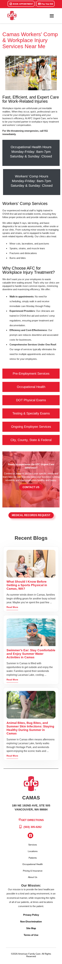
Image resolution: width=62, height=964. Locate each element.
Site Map (31, 928)
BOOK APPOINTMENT (22, 4)
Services (32, 844)
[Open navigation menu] (51, 16)
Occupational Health (31, 387)
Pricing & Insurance (32, 870)
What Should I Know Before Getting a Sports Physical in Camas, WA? (27, 585)
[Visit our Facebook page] (30, 835)
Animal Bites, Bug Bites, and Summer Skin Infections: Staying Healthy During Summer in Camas (30, 728)
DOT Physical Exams (31, 400)
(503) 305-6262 (32, 827)
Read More (12, 607)
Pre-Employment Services (31, 373)
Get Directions (32, 820)
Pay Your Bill (47, 4)
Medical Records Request (31, 515)
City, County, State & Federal (31, 440)
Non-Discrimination (31, 921)
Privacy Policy (31, 914)
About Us (32, 877)
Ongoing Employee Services (31, 426)
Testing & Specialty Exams (31, 413)
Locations (33, 851)
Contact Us (31, 487)
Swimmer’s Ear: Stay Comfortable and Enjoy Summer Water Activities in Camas (31, 654)
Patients (33, 857)
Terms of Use (31, 935)
